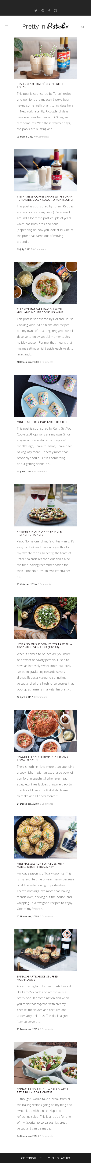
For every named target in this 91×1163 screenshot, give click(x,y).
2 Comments (46, 1136)
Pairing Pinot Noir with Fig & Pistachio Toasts (39, 533)
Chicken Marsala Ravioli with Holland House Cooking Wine (40, 310)
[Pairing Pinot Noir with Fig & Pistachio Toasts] (45, 505)
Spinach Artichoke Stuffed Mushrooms (37, 978)
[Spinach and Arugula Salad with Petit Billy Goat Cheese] (45, 1063)
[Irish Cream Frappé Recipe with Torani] (45, 58)
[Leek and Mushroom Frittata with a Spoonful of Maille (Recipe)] (45, 618)
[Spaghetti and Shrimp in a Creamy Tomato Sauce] (45, 731)
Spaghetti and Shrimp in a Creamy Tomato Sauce (42, 758)
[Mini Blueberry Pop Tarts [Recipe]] (45, 396)
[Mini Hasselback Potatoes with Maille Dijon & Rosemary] (45, 837)
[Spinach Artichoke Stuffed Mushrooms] (45, 950)
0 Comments (42, 136)
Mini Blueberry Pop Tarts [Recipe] (42, 422)
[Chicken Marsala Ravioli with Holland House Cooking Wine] (45, 283)
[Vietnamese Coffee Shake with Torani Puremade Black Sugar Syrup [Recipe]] (45, 170)
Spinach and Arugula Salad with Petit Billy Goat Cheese (42, 1090)
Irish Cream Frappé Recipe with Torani (40, 85)
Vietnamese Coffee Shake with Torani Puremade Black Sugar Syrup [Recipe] (45, 198)
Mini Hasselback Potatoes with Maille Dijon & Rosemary (41, 865)
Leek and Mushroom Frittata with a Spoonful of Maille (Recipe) (44, 645)
